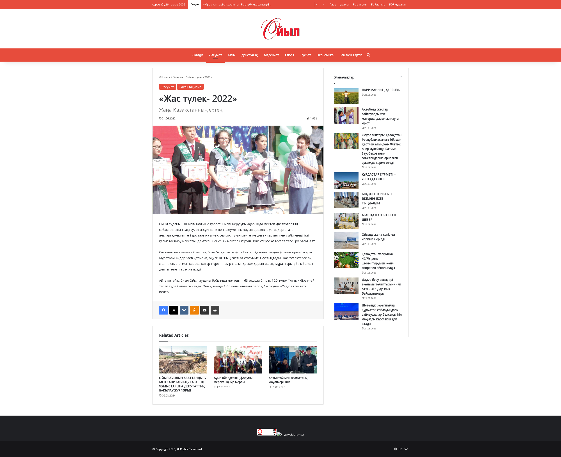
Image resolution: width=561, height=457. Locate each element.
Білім (231, 55)
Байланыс (378, 4)
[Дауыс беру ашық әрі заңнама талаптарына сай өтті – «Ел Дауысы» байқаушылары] (346, 285)
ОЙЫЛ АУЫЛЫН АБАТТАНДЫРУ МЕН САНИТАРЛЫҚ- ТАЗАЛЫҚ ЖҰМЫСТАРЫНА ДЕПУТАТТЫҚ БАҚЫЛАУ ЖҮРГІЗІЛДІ (182, 384)
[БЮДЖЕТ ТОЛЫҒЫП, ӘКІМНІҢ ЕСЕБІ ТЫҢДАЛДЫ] (346, 200)
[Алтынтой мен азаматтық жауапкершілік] (293, 359)
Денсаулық (249, 55)
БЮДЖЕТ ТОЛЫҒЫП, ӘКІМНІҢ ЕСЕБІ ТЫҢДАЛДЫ (377, 198)
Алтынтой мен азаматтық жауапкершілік (288, 380)
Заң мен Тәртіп (351, 55)
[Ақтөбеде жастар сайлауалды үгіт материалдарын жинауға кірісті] (346, 115)
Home (166, 77)
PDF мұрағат (398, 4)
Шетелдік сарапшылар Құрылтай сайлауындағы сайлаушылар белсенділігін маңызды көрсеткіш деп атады (382, 314)
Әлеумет (215, 55)
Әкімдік (197, 55)
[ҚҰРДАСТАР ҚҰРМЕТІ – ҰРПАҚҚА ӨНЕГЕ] (346, 180)
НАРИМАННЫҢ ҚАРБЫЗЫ (381, 90)
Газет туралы (339, 4)
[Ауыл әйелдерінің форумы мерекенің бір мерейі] (238, 359)
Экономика (325, 55)
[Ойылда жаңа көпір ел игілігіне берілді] (346, 240)
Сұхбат (305, 55)
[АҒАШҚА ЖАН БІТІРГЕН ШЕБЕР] (346, 221)
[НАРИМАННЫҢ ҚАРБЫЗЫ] (346, 96)
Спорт (289, 55)
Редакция (360, 4)
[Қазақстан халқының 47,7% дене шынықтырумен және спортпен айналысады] (346, 260)
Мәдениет (271, 55)
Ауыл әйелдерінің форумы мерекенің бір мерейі (233, 380)
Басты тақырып (190, 87)
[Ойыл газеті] (280, 29)
